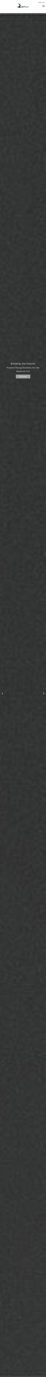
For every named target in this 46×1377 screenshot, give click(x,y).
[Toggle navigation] (43, 6)
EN (44, 2)
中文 (39, 2)
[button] (2, 693)
